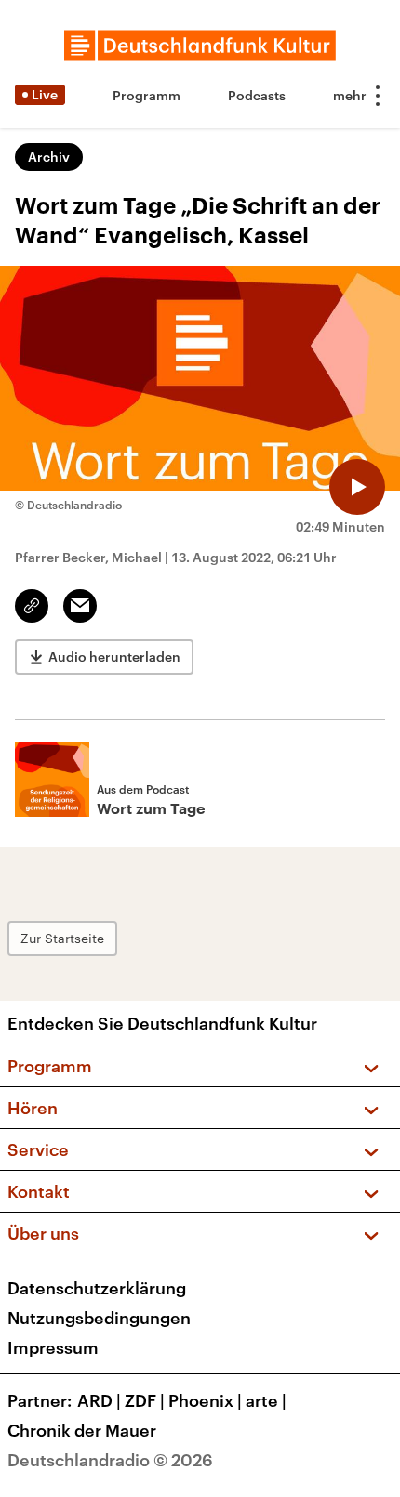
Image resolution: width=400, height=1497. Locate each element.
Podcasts (257, 95)
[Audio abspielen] (357, 487)
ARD (99, 1400)
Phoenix (205, 1400)
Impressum (53, 1347)
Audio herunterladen (114, 656)
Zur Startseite (62, 938)
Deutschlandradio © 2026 (110, 1460)
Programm (146, 95)
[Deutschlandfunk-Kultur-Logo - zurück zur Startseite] (200, 45)
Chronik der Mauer (81, 1430)
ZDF (145, 1400)
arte (266, 1400)
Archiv (49, 156)
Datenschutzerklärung (96, 1288)
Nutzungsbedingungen (99, 1317)
